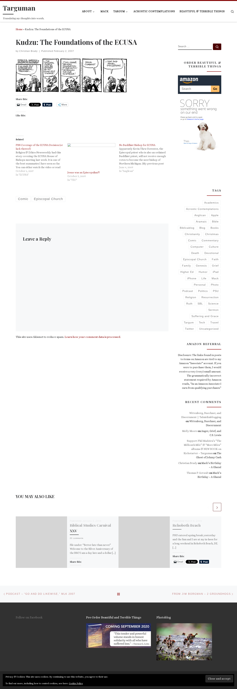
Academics (211, 202)
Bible (215, 221)
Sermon (213, 309)
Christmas (212, 234)
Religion (190, 297)
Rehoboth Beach (187, 525)
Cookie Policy (76, 683)
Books (215, 227)
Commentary (210, 240)
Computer (197, 246)
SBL (200, 303)
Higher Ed (187, 271)
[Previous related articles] (208, 507)
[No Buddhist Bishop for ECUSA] (145, 158)
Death (195, 253)
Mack (215, 278)
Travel (214, 322)
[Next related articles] (217, 507)
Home (19, 29)
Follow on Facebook (29, 617)
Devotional (211, 253)
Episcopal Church (195, 259)
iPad (216, 271)
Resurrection (210, 297)
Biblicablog (187, 227)
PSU (216, 290)
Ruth (189, 303)
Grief (215, 265)
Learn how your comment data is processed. (93, 337)
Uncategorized (209, 328)
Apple (215, 215)
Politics (203, 290)
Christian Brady (28, 51)
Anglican (200, 215)
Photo (215, 284)
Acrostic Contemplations (202, 208)
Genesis (201, 265)
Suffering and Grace (205, 316)
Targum (189, 322)
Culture (214, 246)
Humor (203, 271)
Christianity (192, 234)
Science (213, 303)
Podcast (187, 290)
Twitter (189, 328)
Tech (202, 322)
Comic (192, 240)
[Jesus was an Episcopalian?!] (91, 157)
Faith (215, 259)
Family (186, 265)
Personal (200, 284)
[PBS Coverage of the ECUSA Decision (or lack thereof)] (41, 160)
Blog (202, 227)
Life (203, 278)
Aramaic (201, 221)
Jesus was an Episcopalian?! (83, 172)
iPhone (191, 278)
